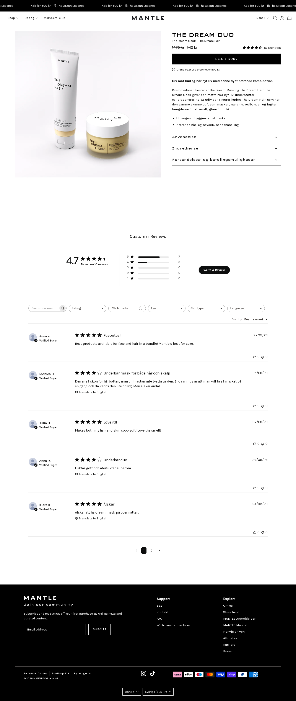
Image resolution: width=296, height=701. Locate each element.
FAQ (159, 619)
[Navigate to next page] (159, 550)
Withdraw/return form (173, 625)
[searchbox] (44, 308)
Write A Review (214, 270)
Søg (160, 605)
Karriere (229, 645)
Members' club (54, 18)
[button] (153, 257)
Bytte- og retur (82, 673)
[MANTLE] (148, 18)
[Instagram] (143, 673)
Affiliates (230, 638)
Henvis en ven (234, 632)
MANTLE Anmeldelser (239, 619)
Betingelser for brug (35, 673)
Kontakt (163, 612)
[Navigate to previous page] (136, 550)
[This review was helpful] (254, 357)
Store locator (233, 612)
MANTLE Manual (235, 625)
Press (227, 651)
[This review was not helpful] (262, 357)
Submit (99, 629)
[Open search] (275, 18)
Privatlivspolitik (61, 673)
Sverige (156, 692)
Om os (228, 605)
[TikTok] (152, 673)
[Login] (282, 18)
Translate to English (93, 392)
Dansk (129, 692)
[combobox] (87, 308)
